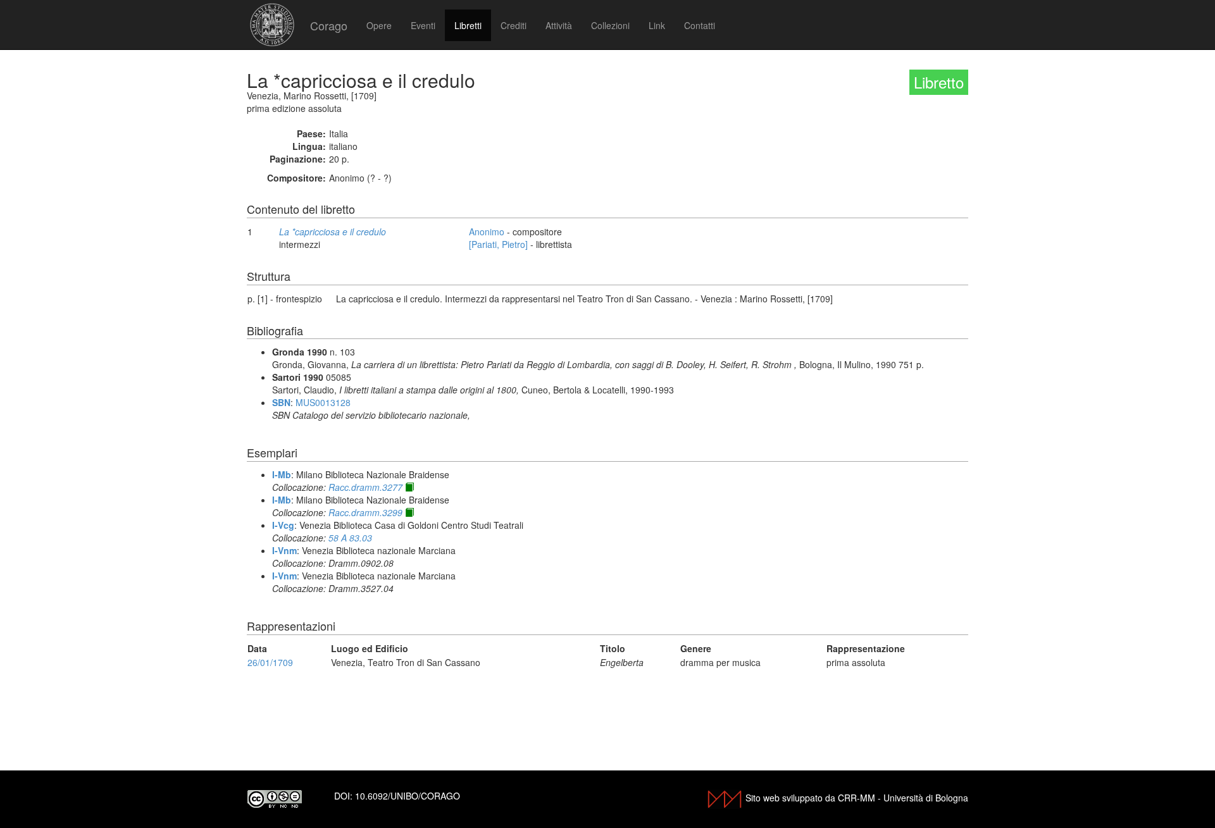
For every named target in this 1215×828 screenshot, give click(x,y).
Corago (328, 25)
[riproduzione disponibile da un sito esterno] (409, 487)
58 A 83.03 (350, 537)
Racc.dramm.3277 (365, 487)
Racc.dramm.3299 (365, 512)
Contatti (699, 25)
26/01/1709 (270, 662)
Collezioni (610, 25)
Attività (558, 25)
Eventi (423, 25)
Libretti (468, 25)
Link (657, 25)
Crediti (513, 25)
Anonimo (486, 231)
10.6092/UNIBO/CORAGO (407, 795)
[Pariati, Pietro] (498, 244)
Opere (379, 25)
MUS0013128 (323, 402)
